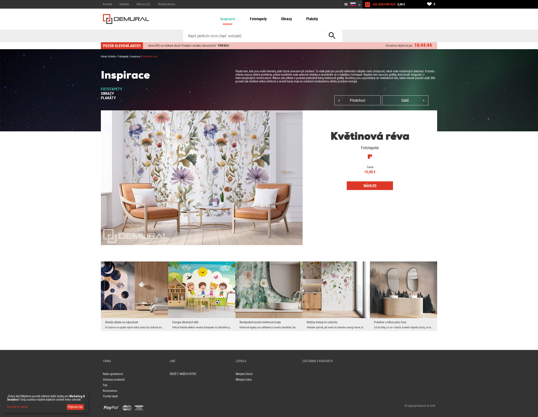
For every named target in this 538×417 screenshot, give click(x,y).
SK (346, 4)
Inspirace (227, 19)
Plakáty (312, 19)
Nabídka (124, 4)
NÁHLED (370, 185)
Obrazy (286, 19)
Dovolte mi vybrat (17, 407)
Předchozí (351, 100)
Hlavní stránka (108, 56)
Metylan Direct (244, 374)
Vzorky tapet (110, 396)
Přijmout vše (75, 407)
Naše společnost (113, 374)
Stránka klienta (166, 4)
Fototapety (258, 19)
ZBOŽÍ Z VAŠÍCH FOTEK (182, 374)
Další (413, 100)
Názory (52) (143, 4)
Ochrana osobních (114, 379)
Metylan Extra (244, 379)
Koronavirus (110, 390)
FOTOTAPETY (111, 89)
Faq (105, 385)
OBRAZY (107, 93)
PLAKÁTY (108, 98)
